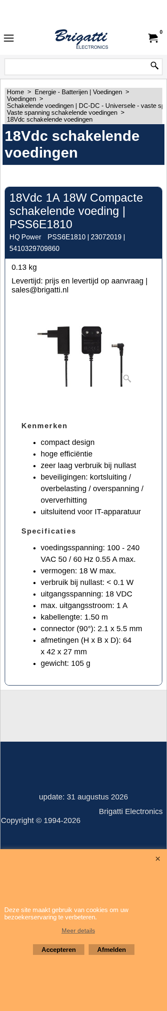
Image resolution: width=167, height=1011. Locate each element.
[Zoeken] (154, 66)
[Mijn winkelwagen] (152, 38)
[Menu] (9, 39)
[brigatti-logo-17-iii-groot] (81, 38)
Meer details (78, 930)
